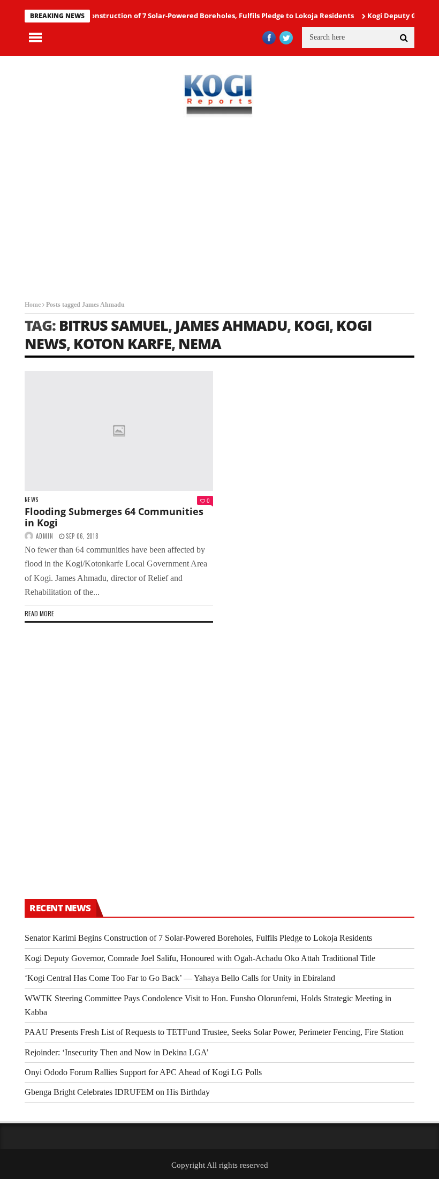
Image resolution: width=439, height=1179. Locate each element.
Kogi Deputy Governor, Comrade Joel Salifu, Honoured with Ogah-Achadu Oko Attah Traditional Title (200, 958)
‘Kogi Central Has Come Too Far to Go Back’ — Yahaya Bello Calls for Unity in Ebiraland (180, 977)
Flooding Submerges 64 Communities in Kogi (114, 517)
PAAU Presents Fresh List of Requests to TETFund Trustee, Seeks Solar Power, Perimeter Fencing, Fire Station (214, 1032)
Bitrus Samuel (113, 325)
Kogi (311, 325)
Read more (39, 613)
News (31, 499)
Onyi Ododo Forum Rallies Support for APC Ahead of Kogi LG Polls (143, 1072)
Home (33, 304)
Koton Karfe (122, 343)
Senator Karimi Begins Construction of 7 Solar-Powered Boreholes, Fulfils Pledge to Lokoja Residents (198, 937)
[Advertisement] (219, 209)
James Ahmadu (231, 325)
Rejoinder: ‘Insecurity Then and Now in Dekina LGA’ (117, 1052)
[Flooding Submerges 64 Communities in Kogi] (119, 431)
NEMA (199, 343)
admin (45, 536)
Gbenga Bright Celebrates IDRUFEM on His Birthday (117, 1092)
